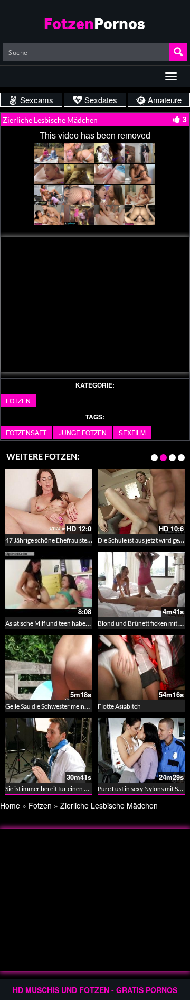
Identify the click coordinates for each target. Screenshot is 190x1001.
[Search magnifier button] (178, 52)
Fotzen (18, 400)
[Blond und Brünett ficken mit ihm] (141, 584)
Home (10, 805)
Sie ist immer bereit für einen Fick (50, 789)
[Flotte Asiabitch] (141, 667)
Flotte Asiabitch (119, 706)
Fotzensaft (26, 432)
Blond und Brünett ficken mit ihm (143, 623)
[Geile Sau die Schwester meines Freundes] (48, 667)
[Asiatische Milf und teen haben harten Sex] (48, 584)
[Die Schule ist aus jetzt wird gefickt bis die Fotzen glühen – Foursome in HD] (141, 501)
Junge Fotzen (83, 432)
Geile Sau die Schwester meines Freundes (61, 706)
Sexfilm (132, 432)
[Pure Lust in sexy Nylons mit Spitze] (141, 750)
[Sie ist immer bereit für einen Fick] (48, 750)
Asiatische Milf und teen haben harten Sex (62, 623)
